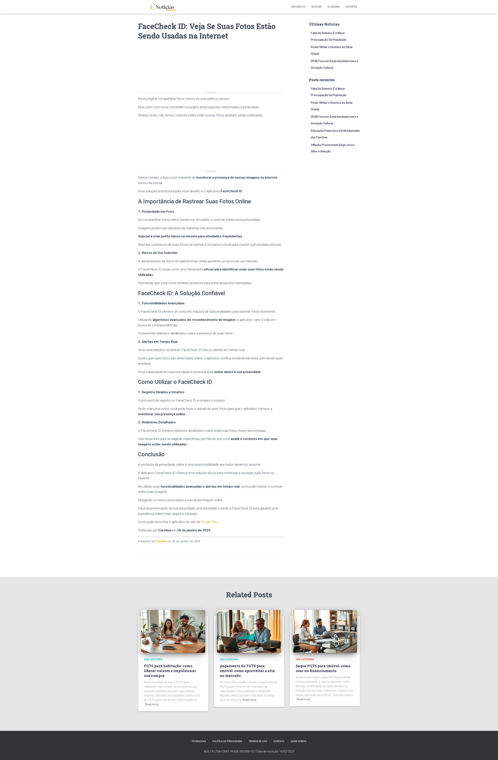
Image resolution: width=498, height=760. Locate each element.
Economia (334, 6)
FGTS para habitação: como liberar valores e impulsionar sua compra (170, 670)
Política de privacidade (227, 741)
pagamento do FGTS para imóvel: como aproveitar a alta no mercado (247, 670)
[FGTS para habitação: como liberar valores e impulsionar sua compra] (173, 631)
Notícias (316, 6)
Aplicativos (298, 6)
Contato (279, 741)
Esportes (351, 6)
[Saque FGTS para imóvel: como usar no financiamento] (325, 631)
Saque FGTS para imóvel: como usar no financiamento (323, 668)
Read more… (152, 704)
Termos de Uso (258, 741)
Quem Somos (298, 741)
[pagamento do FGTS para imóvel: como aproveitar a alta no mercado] (249, 631)
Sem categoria (153, 659)
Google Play (209, 522)
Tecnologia (199, 741)
